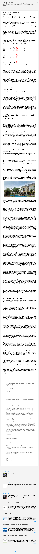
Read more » (34, 499)
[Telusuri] (37, 2)
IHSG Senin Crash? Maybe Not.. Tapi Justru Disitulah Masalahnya (15, 480)
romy (7, 442)
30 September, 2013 (9, 460)
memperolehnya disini (6, 377)
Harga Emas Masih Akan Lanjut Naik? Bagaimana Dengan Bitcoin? (15, 535)
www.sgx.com (16, 356)
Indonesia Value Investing (9, 2)
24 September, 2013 (9, 385)
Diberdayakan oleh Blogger (19, 548)
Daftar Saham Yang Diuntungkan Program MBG (12, 513)
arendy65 (7, 395)
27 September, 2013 (9, 434)
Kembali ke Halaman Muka (19, 551)
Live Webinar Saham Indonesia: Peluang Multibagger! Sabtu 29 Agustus (17, 491)
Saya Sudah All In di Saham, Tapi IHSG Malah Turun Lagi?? (14, 502)
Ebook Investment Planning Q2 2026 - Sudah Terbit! (13, 469)
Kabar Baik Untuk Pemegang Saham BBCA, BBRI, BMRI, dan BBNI (15, 524)
